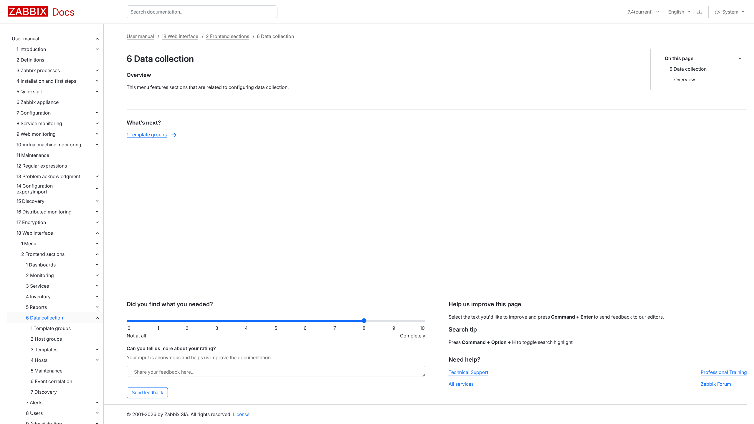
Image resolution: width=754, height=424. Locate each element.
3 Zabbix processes (38, 70)
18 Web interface (34, 233)
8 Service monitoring (39, 123)
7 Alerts (34, 402)
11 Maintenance (32, 155)
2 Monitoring (40, 275)
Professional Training (724, 372)
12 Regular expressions (41, 166)
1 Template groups (51, 328)
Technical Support (468, 372)
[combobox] (203, 11)
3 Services (37, 286)
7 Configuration (33, 113)
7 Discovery (44, 392)
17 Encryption (31, 222)
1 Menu (28, 243)
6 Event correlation (51, 381)
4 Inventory (38, 296)
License (241, 414)
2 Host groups (46, 339)
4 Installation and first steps (46, 81)
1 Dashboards (41, 265)
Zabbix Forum (716, 384)
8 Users (34, 413)
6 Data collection (44, 318)
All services (461, 384)
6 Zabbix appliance (37, 102)
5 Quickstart (29, 92)
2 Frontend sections (43, 254)
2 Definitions (30, 60)
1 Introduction (31, 49)
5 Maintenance (46, 371)
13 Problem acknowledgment (48, 176)
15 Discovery (30, 201)
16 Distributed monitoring (44, 212)
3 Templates (44, 349)
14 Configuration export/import (34, 189)
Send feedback (147, 392)
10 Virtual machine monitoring (48, 145)
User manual (25, 39)
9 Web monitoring (36, 134)
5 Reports (36, 307)
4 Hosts (39, 360)
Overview (684, 79)
